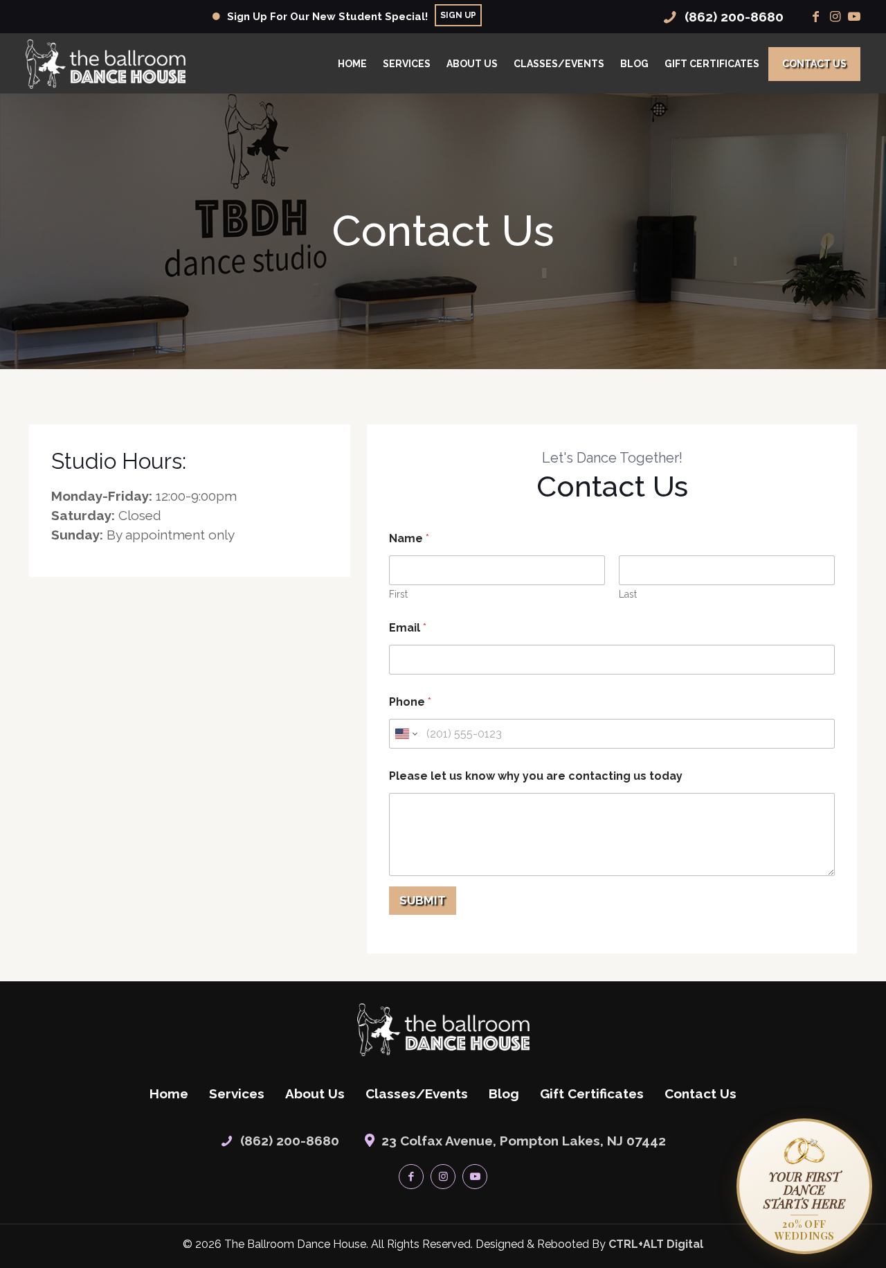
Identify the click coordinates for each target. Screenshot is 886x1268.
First (398, 594)
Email (407, 627)
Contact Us (700, 1093)
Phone (410, 701)
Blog (504, 1093)
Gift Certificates (592, 1093)
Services (236, 1093)
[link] (443, 1029)
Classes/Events (416, 1093)
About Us (315, 1093)
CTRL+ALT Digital (655, 1244)
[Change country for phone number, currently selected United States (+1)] (405, 734)
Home (169, 1093)
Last (628, 594)
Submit (422, 900)
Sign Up (458, 15)
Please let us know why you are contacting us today (535, 776)
